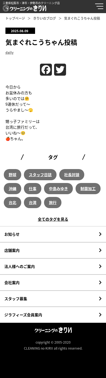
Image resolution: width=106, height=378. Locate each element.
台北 (12, 202)
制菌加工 (88, 188)
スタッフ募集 (15, 298)
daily (9, 52)
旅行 (53, 202)
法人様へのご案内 (19, 266)
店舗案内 (12, 250)
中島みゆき (58, 188)
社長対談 (71, 174)
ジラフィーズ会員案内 (23, 314)
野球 (12, 174)
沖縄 (12, 188)
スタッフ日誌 (40, 174)
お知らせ (12, 234)
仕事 (32, 188)
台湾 (32, 202)
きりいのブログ (44, 18)
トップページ (15, 18)
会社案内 (12, 282)
